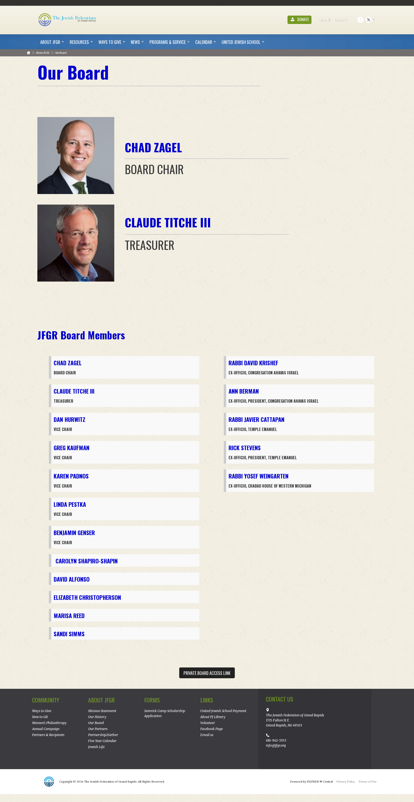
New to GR (40, 717)
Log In (323, 20)
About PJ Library (212, 717)
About (50, 42)
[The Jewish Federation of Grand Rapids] (67, 19)
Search (339, 20)
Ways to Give (41, 711)
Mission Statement (102, 711)
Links (206, 700)
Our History (97, 717)
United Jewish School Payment (223, 711)
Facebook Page (211, 729)
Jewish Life (96, 747)
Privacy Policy (345, 781)
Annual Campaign (45, 729)
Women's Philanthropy (49, 723)
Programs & (168, 42)
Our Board (61, 52)
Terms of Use (367, 781)
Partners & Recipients (48, 735)
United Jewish (241, 42)
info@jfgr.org (276, 745)
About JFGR (42, 52)
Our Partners (98, 729)
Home (28, 52)
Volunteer (207, 723)
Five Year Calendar (102, 741)
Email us (206, 735)
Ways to (109, 42)
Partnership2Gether (103, 735)
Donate (302, 19)
